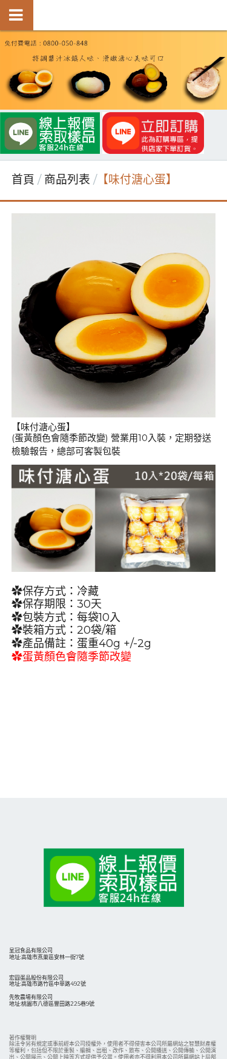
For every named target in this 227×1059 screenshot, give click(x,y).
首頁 (23, 180)
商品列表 (68, 180)
